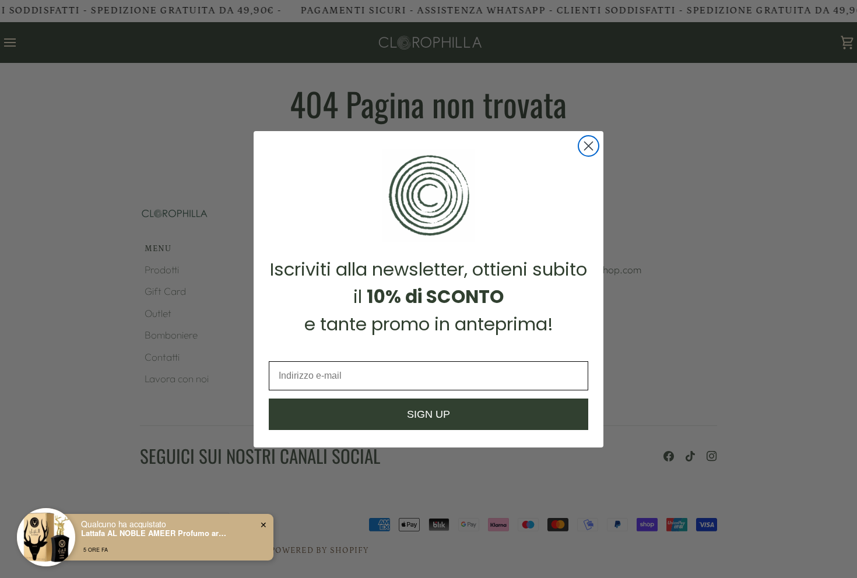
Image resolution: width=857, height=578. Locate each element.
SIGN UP (428, 414)
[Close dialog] (588, 146)
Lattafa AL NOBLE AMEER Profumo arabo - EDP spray (154, 533)
